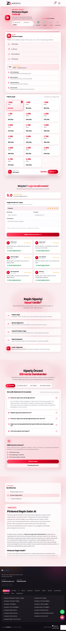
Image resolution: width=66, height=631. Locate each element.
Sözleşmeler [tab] (19, 593)
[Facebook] (10, 584)
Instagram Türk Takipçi (40, 598)
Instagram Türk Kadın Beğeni (41, 601)
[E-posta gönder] (62, 617)
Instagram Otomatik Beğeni (11, 607)
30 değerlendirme (21, 67)
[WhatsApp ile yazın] (62, 611)
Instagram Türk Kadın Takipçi (11, 601)
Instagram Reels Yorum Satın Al (12, 619)
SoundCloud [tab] (57, 590)
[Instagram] (3, 584)
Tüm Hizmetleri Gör (33, 465)
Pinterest (26, 22)
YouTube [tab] (14, 590)
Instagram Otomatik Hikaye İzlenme (43, 613)
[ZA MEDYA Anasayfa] (13, 3)
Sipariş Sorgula (33, 461)
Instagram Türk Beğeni (10, 604)
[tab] (10, 385)
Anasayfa (16, 22)
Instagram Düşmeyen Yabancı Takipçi (14, 598)
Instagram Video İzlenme (10, 616)
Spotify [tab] (50, 590)
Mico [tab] (13, 593)
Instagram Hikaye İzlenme (11, 613)
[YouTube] (6, 584)
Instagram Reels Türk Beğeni (41, 607)
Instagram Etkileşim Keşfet (41, 610)
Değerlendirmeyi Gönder (33, 234)
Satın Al (53, 172)
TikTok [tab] (23, 590)
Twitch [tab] (44, 590)
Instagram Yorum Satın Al (41, 616)
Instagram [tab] (6, 590)
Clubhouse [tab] (6, 593)
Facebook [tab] (30, 590)
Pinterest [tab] (37, 590)
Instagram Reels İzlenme (10, 610)
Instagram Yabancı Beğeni (41, 604)
